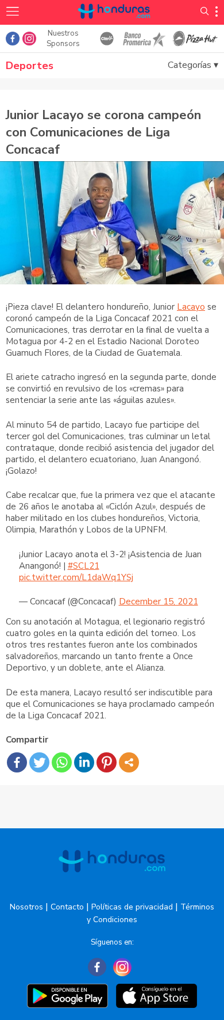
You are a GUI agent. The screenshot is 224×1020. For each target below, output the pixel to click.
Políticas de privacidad (132, 906)
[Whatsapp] (62, 762)
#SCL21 (83, 566)
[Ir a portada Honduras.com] (114, 24)
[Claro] (107, 39)
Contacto (67, 906)
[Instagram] (122, 967)
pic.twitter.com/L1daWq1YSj (76, 577)
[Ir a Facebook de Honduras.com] (13, 38)
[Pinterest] (106, 762)
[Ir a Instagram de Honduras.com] (29, 38)
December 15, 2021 (158, 601)
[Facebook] (17, 762)
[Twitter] (39, 762)
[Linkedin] (84, 762)
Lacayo (191, 307)
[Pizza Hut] (195, 39)
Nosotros (26, 906)
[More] (129, 762)
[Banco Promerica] (144, 39)
